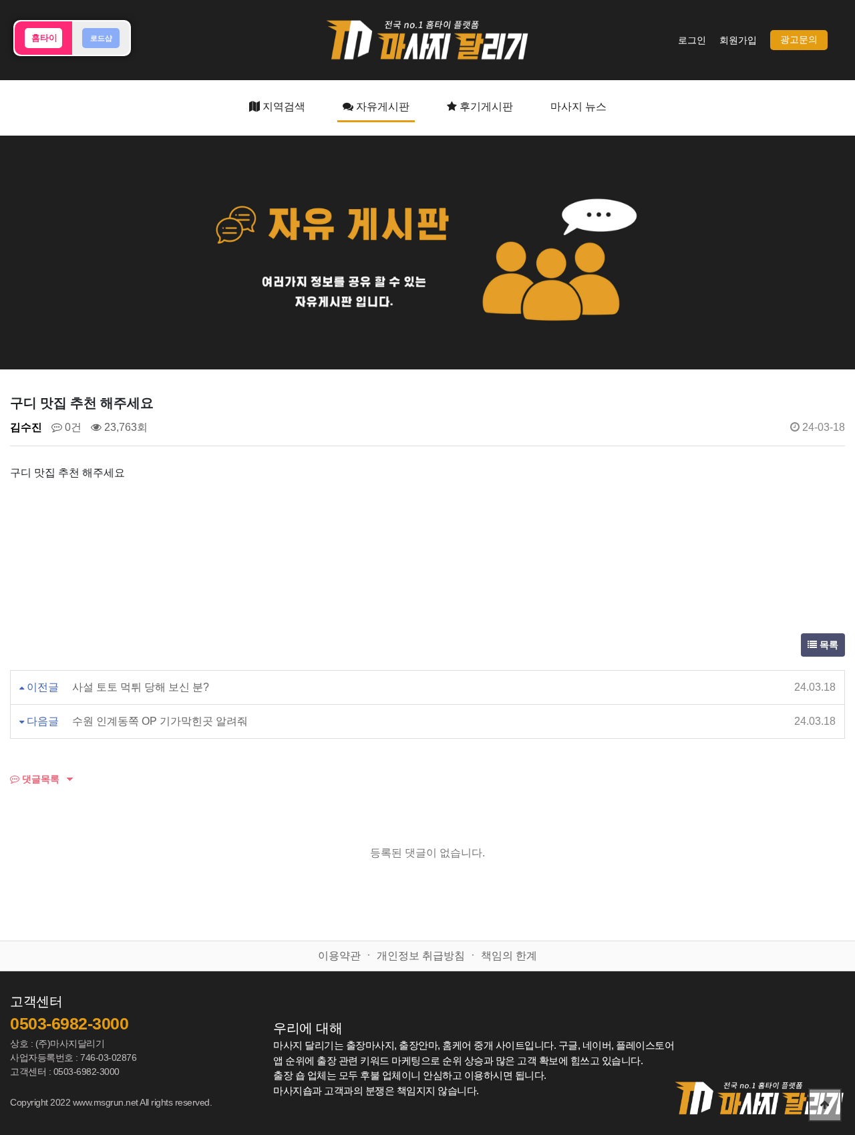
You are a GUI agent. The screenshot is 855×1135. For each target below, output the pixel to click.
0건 (71, 427)
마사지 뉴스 (578, 106)
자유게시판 (381, 106)
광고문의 (799, 40)
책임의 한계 (509, 955)
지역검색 (282, 106)
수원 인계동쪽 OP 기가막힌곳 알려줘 (160, 721)
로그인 (692, 40)
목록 (827, 645)
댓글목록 (39, 779)
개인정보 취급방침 (421, 955)
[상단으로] (825, 1105)
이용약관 (339, 955)
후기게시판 (485, 106)
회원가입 (738, 40)
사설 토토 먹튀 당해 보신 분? (140, 687)
